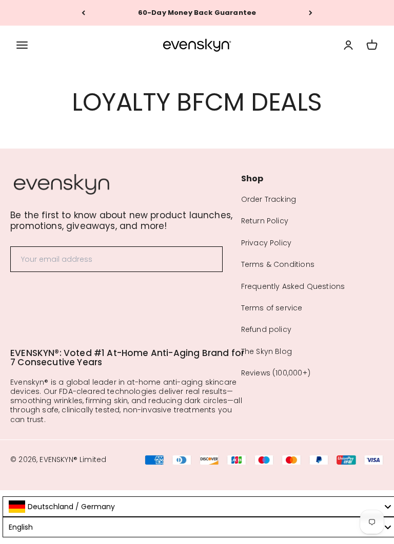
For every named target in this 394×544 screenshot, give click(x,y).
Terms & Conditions (277, 264)
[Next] (310, 12)
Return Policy (264, 221)
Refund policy (266, 329)
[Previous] (83, 12)
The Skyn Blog (266, 351)
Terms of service (272, 308)
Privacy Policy (266, 243)
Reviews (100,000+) (275, 373)
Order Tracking (268, 199)
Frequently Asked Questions (293, 286)
